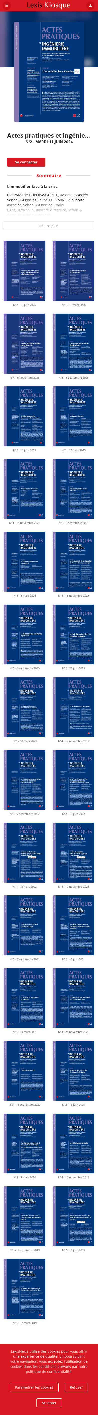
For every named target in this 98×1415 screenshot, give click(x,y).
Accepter (49, 1402)
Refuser (76, 1387)
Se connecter (26, 162)
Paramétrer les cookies (34, 1387)
